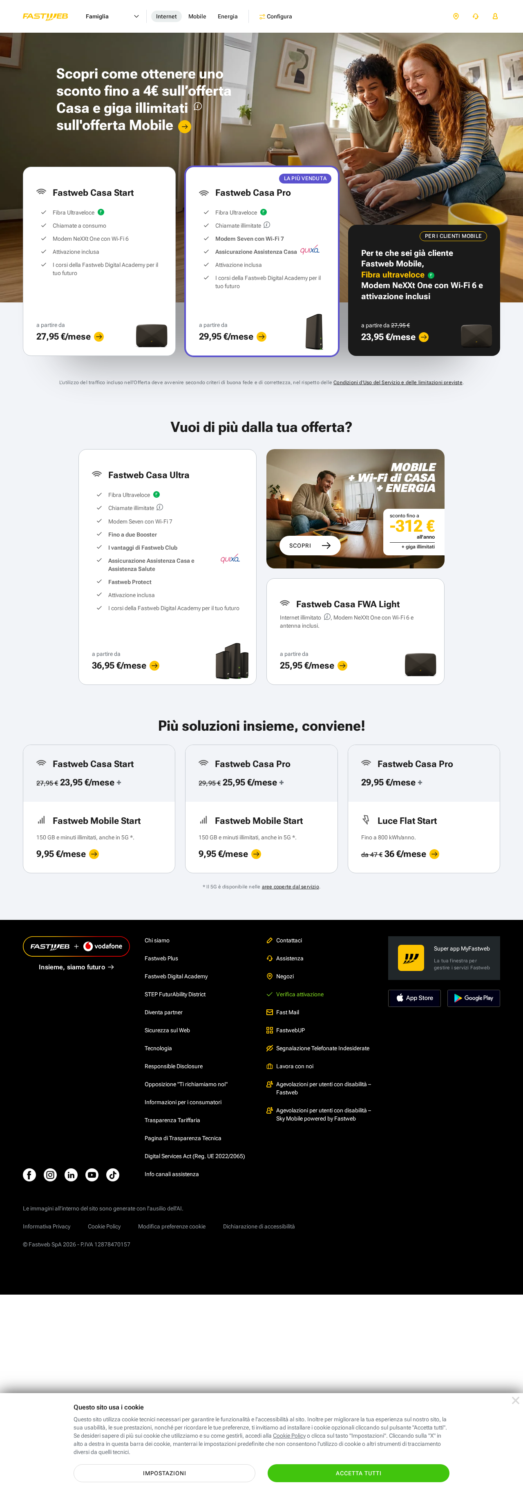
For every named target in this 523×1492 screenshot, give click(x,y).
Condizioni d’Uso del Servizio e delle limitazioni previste (398, 382)
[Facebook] (29, 1174)
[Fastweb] (52, 16)
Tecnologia (158, 1048)
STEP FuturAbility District (175, 994)
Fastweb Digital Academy (176, 976)
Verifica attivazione (300, 994)
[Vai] (184, 126)
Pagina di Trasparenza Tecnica (183, 1138)
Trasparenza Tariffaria (172, 1120)
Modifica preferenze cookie (172, 1226)
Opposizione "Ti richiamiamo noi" (186, 1084)
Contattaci (289, 940)
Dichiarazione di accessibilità (259, 1226)
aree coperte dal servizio (290, 887)
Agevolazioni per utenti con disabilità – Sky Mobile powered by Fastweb (323, 1114)
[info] (196, 108)
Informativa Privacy (46, 1226)
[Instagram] (50, 1174)
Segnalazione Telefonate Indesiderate (322, 1048)
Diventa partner (164, 1012)
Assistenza (290, 958)
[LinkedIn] (71, 1174)
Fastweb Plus (161, 958)
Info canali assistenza (172, 1174)
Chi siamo (157, 940)
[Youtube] (91, 1174)
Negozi (285, 976)
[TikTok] (112, 1174)
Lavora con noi (294, 1066)
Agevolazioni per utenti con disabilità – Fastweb (323, 1088)
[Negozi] (456, 16)
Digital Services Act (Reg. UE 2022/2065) (195, 1156)
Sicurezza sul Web (167, 1030)
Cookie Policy (104, 1226)
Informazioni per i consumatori (183, 1102)
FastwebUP (290, 1030)
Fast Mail (287, 1012)
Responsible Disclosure (174, 1066)
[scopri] (99, 337)
